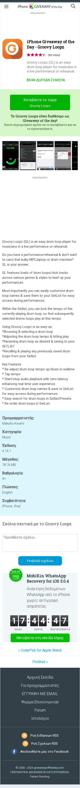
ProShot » (40, 662)
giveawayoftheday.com (49, 767)
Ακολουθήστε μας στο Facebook (44, 752)
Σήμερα (46, 80)
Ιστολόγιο (40, 718)
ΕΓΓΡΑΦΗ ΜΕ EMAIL (40, 693)
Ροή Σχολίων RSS (44, 744)
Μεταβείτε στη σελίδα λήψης (40, 638)
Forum (40, 710)
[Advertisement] (40, 26)
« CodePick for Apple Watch (40, 650)
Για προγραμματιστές (40, 685)
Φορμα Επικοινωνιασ (40, 702)
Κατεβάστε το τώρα (40, 103)
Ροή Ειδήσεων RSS (44, 736)
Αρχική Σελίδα (40, 677)
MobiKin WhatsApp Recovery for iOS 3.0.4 (48, 578)
